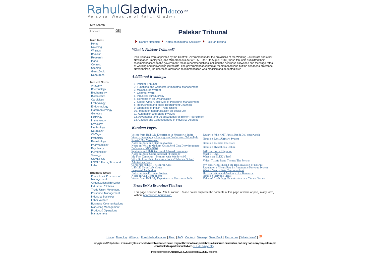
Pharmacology (100, 144)
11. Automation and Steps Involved (154, 113)
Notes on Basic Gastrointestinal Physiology (156, 154)
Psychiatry (97, 148)
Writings (96, 50)
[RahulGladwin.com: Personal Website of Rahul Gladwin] (138, 10)
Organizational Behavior (105, 182)
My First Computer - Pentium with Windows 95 (158, 156)
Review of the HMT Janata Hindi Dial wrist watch (231, 134)
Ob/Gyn (96, 134)
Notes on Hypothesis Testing (219, 147)
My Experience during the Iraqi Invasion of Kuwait (232, 164)
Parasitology (98, 141)
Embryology (98, 103)
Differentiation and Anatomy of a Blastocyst (228, 173)
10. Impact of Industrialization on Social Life (160, 110)
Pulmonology (99, 151)
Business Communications (107, 203)
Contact (96, 64)
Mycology (97, 123)
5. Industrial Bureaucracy (149, 95)
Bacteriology (98, 89)
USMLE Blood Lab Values (146, 167)
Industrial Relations (102, 186)
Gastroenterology (101, 109)
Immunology (98, 120)
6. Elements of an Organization (152, 98)
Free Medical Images (153, 237)
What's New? (248, 237)
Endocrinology (99, 106)
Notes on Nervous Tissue (217, 175)
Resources (98, 74)
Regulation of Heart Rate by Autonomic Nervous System (235, 167)
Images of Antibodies (143, 170)
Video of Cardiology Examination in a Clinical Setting (234, 178)
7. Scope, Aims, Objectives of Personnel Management (166, 101)
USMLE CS (98, 158)
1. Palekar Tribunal (145, 83)
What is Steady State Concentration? (223, 170)
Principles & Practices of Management (106, 178)
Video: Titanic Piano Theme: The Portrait (226, 160)
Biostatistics (98, 96)
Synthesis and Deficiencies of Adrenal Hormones (159, 151)
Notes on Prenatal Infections (219, 143)
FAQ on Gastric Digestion (217, 151)
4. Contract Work (144, 92)
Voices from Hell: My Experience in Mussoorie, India (162, 134)
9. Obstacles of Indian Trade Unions (156, 107)
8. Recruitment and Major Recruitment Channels (163, 104)
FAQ (180, 237)
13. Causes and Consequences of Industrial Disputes (166, 119)
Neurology (97, 130)
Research (97, 57)
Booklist (96, 53)
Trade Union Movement (105, 189)
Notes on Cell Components (146, 175)
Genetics (96, 113)
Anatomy (96, 85)
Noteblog (96, 47)
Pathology (97, 137)
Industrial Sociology (103, 196)
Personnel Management (105, 193)
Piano (94, 60)
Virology (96, 155)
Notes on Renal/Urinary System (221, 138)
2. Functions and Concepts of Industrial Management (166, 86)
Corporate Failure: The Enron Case (151, 164)
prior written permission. (157, 195)
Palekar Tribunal (216, 41)
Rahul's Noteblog (149, 41)
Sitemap (96, 67)
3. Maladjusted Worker (147, 89)
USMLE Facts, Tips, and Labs (106, 164)
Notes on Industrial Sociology (183, 41)
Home (94, 43)
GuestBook (98, 71)
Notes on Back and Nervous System (152, 143)
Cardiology (97, 99)
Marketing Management (105, 206)
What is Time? (211, 154)
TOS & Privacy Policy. (203, 246)
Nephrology (98, 127)
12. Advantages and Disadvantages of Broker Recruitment (169, 116)
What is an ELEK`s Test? (217, 156)
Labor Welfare (99, 200)
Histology (96, 116)
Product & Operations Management (104, 212)
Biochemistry (99, 92)
